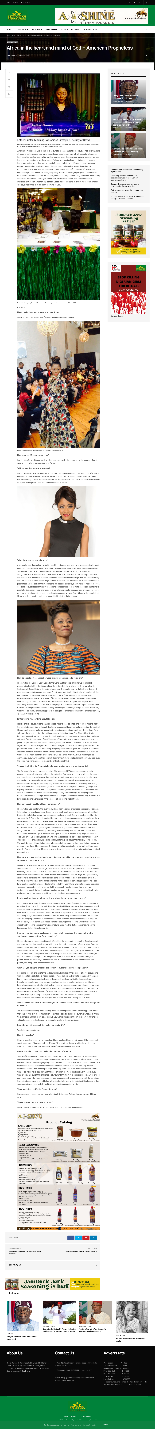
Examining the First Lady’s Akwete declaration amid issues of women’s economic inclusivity (127, 122)
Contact (15, 2)
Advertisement (25, 2)
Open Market (120, 1335)
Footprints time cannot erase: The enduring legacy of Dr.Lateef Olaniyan (127, 197)
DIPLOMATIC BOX (21, 29)
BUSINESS (75, 29)
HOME (9, 29)
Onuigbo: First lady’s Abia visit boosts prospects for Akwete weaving (125, 185)
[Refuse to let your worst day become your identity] (132, 1317)
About (8, 2)
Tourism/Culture (49, 1326)
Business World (85, 1326)
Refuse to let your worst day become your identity (127, 191)
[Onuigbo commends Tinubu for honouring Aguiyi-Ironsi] (128, 92)
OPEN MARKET (51, 29)
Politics (10, 1333)
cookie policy (91, 1425)
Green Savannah (12, 56)
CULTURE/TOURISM (90, 29)
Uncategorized (12, 42)
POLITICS (64, 29)
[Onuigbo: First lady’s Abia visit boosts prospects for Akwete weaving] (128, 145)
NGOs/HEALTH (37, 29)
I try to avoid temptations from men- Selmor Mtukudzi (79, 1251)
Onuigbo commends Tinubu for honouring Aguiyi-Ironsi (127, 171)
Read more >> (27, 1371)
